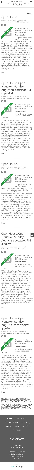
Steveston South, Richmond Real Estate (18, 22)
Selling (8, 426)
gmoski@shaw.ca (17, 448)
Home (9, 418)
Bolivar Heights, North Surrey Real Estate (18, 398)
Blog (17, 426)
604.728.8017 (17, 5)
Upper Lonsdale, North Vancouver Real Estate (14, 407)
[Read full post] (7, 33)
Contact (17, 430)
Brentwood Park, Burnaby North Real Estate (12, 399)
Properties (20, 418)
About (25, 426)
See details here (20, 35)
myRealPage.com (17, 466)
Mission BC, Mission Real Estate (24, 403)
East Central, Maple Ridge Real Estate (14, 401)
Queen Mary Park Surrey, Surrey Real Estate (12, 404)
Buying (24, 422)
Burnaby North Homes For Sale (11, 422)
